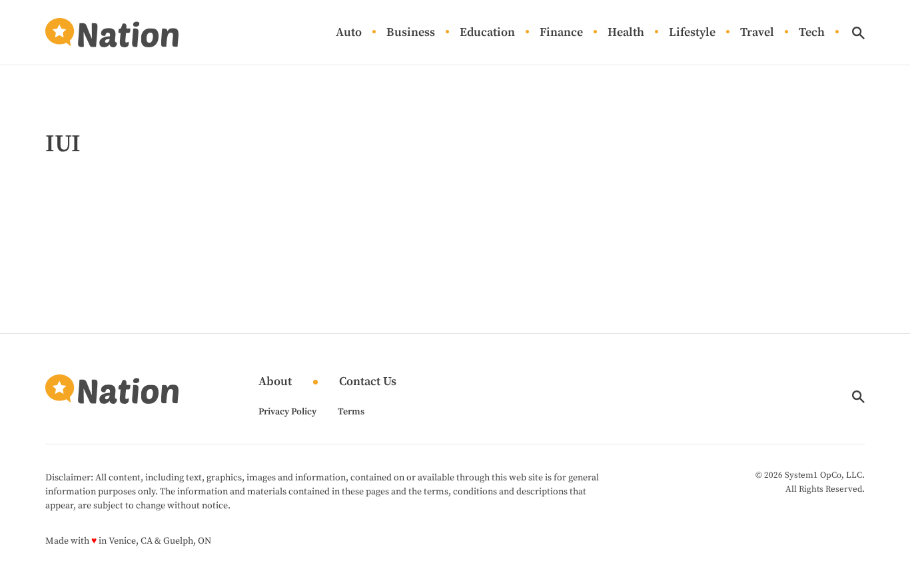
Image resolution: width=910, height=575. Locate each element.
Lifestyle (692, 33)
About (275, 382)
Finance (561, 33)
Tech (812, 33)
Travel (757, 33)
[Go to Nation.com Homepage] (112, 32)
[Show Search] (858, 33)
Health (626, 33)
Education (487, 33)
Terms (351, 412)
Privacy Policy (287, 412)
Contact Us (367, 382)
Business (410, 33)
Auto (349, 33)
